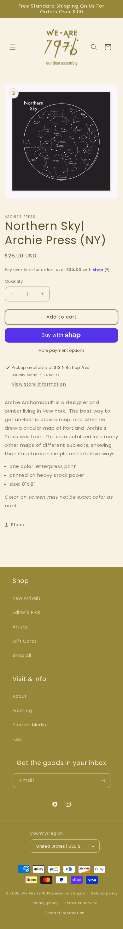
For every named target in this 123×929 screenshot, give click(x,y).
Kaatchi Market (30, 725)
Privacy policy (45, 903)
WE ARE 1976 (34, 893)
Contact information (64, 912)
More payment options (61, 350)
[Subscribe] (103, 780)
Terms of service (81, 903)
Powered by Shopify (66, 893)
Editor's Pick (26, 612)
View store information (39, 384)
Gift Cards (25, 641)
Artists (20, 627)
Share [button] (18, 524)
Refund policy (104, 893)
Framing (22, 710)
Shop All (22, 655)
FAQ (17, 739)
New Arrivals (27, 598)
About (20, 696)
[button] (13, 47)
